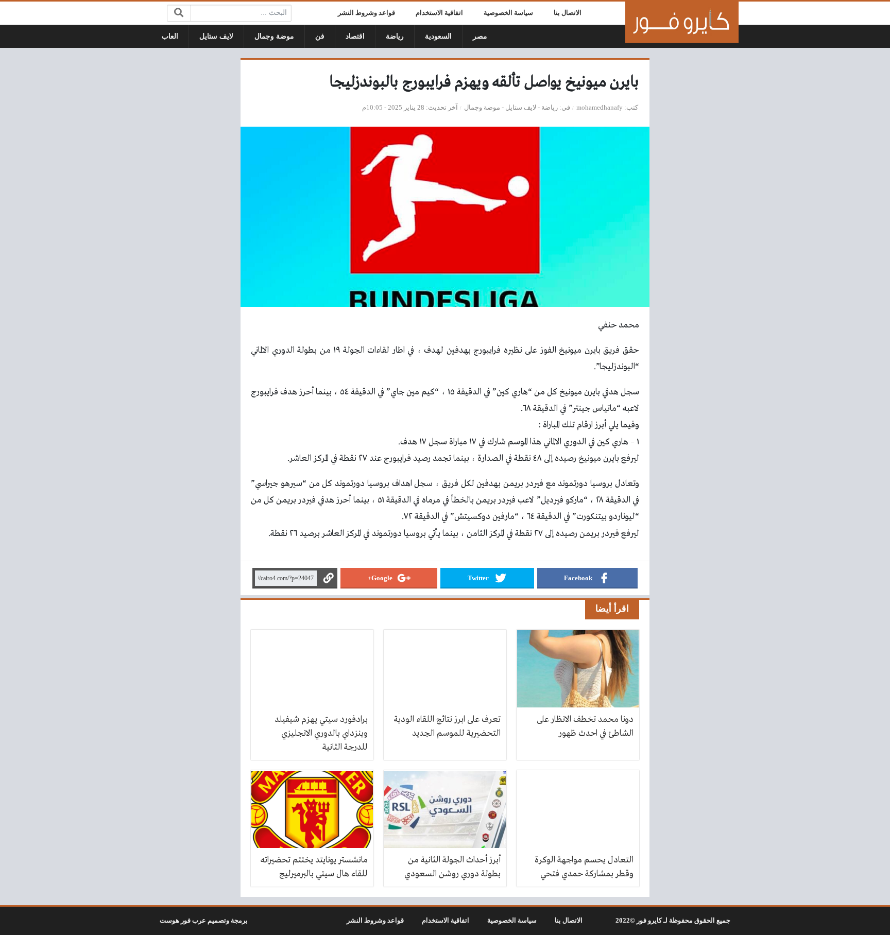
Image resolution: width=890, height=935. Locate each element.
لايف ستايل (216, 36)
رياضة (395, 36)
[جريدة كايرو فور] (682, 22)
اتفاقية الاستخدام (439, 12)
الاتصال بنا (567, 12)
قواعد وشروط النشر (366, 12)
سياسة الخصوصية (508, 12)
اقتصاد (355, 36)
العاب (170, 36)
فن (319, 36)
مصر (480, 36)
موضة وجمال (274, 36)
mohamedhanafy (599, 107)
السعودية (438, 36)
